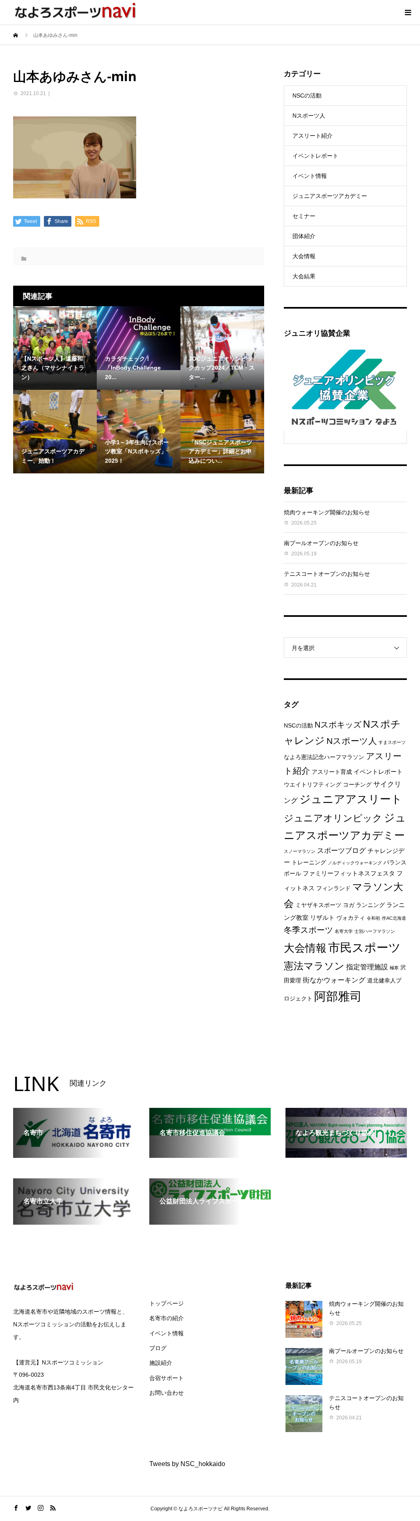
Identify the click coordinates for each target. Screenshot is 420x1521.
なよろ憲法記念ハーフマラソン (324, 757)
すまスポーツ (392, 742)
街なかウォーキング (334, 980)
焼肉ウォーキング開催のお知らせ (327, 512)
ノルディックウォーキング (355, 862)
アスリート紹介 (312, 135)
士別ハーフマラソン (374, 931)
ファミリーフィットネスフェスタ (349, 873)
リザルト (322, 917)
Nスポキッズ (338, 724)
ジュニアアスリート (350, 799)
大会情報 (303, 256)
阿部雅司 (338, 996)
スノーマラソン (299, 851)
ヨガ (348, 905)
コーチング (357, 785)
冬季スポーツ (308, 929)
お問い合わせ (166, 1392)
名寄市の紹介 (166, 1318)
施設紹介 (160, 1363)
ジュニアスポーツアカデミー (329, 196)
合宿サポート (166, 1378)
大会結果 (303, 276)
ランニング (370, 905)
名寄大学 (344, 931)
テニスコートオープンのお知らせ (327, 574)
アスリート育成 (332, 772)
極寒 (394, 967)
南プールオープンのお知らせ (321, 543)
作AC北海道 (394, 918)
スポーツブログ (341, 851)
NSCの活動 (307, 95)
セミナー (303, 216)
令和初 (373, 918)
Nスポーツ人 (308, 115)
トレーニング (309, 862)
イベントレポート (315, 155)
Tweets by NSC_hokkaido (187, 1463)
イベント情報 (309, 176)
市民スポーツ (364, 947)
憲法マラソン (314, 966)
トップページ (166, 1303)
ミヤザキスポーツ (318, 905)
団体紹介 (303, 236)
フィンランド (333, 888)
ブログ (158, 1348)
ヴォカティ (350, 918)
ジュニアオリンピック (333, 818)
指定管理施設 (367, 967)
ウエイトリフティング (312, 785)
